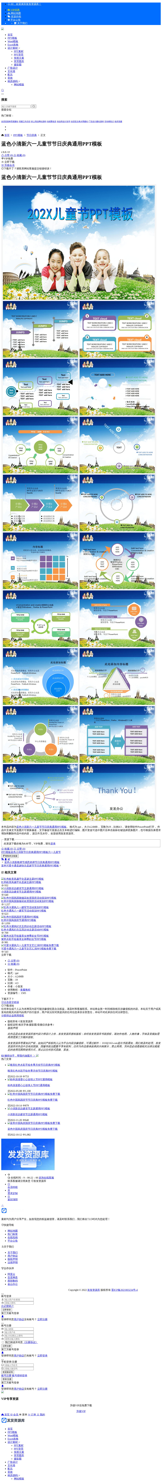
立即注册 (42, 1319)
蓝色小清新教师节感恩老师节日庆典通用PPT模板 (31, 862)
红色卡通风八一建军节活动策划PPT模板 (23, 910)
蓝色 (19, 826)
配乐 (10, 74)
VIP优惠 (15, 10)
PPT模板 (12, 38)
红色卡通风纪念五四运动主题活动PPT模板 (25, 929)
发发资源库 (40, 1181)
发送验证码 (8, 1372)
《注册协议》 (30, 1342)
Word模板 (13, 41)
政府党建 (118, 121)
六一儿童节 (35, 826)
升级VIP (81, 1411)
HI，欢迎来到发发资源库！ (25, 4)
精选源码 (13, 81)
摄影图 (18, 64)
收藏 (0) (20, 155)
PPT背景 (18, 54)
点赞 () (9, 155)
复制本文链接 (11, 856)
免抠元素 (19, 58)
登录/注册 (7, 1379)
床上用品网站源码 (38, 121)
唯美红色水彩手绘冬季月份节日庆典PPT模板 (33, 1070)
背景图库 (19, 61)
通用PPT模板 (59, 826)
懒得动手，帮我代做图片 (18, 1055)
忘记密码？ (7, 1306)
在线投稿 (13, 1237)
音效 (10, 78)
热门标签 (13, 1234)
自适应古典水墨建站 (79, 121)
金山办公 (13, 1284)
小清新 (25, 826)
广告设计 (13, 68)
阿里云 (11, 1274)
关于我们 (13, 1252)
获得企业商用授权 (14, 1015)
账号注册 (6, 1375)
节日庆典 (32, 135)
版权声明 (13, 1259)
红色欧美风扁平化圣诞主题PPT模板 (21, 882)
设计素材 (13, 48)
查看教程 (25, 989)
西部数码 (13, 1280)
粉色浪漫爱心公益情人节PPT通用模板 (29, 1085)
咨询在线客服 (46, 1177)
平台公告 (15, 20)
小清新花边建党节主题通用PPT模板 (21, 891)
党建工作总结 (24, 121)
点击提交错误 (11, 1002)
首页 (10, 34)
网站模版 (19, 84)
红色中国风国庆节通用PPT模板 (18, 920)
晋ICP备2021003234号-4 (124, 1290)
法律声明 (13, 1262)
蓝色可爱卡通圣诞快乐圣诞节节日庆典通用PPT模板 (30, 865)
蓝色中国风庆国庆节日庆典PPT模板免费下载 (33, 1129)
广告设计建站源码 (96, 121)
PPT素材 (18, 51)
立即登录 (7, 1310)
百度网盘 (13, 1277)
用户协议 (13, 1255)
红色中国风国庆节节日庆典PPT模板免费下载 (33, 1099)
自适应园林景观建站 (9, 121)
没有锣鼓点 (109, 121)
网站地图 (15, 13)
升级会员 (9, 165)
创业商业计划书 (63, 121)
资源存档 (15, 16)
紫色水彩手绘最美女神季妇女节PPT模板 (23, 939)
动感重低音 (51, 121)
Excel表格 (13, 44)
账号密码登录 (19, 1375)
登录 (53, 843)
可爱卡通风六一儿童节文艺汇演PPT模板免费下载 (28, 948)
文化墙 (11, 71)
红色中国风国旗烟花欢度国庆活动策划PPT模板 (27, 901)
